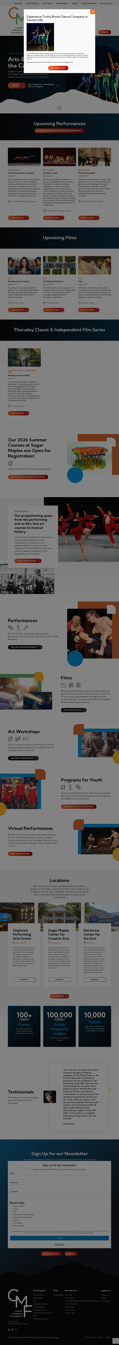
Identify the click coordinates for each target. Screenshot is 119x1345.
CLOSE (92, 11)
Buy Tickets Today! (58, 68)
